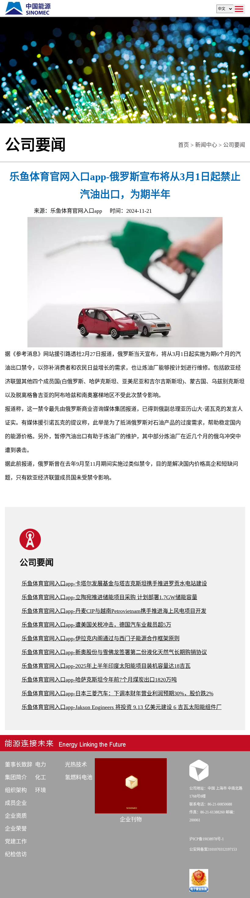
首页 (183, 145)
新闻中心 (206, 145)
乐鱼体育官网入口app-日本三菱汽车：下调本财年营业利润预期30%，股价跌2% (117, 693)
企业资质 (16, 816)
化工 (40, 777)
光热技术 (76, 765)
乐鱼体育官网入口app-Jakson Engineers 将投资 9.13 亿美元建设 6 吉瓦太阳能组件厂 (122, 707)
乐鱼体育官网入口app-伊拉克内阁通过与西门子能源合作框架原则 (101, 638)
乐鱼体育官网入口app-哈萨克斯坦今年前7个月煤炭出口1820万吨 (99, 680)
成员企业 (16, 803)
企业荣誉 (16, 829)
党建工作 (16, 841)
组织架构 (16, 790)
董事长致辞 (18, 765)
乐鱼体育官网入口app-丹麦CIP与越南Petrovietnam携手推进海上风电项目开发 (114, 611)
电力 (40, 765)
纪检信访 (16, 854)
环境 (40, 790)
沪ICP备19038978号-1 (206, 839)
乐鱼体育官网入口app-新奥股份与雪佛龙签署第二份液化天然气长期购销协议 (114, 652)
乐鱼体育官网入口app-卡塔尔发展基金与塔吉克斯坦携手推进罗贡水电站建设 (114, 584)
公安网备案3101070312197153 (213, 849)
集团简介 (16, 777)
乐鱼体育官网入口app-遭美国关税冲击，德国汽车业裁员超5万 (96, 625)
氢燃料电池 (78, 777)
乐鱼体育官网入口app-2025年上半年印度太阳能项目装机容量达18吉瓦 (106, 666)
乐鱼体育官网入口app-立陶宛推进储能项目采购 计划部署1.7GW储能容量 (109, 597)
